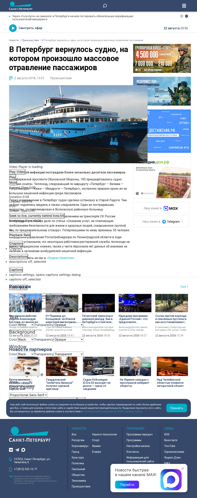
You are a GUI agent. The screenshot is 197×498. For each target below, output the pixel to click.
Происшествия (61, 78)
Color (13, 339)
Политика (78, 463)
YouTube (169, 446)
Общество (78, 474)
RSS (166, 434)
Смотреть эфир (30, 28)
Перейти (127, 485)
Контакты (133, 451)
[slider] (78, 203)
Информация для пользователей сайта (140, 459)
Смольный (78, 469)
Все (74, 434)
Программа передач (140, 434)
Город (75, 451)
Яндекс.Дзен (172, 457)
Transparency (44, 325)
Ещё (183, 286)
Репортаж (20, 286)
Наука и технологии (104, 434)
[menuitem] (78, 274)
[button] (186, 16)
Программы (134, 440)
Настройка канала (138, 446)
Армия (96, 446)
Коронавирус (80, 446)
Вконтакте (170, 440)
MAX (167, 463)
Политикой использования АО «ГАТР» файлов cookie (112, 411)
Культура (78, 457)
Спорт (96, 440)
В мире (96, 451)
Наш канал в (153, 208)
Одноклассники (174, 451)
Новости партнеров (30, 349)
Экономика (79, 480)
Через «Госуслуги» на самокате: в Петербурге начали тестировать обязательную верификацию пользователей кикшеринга (72, 18)
